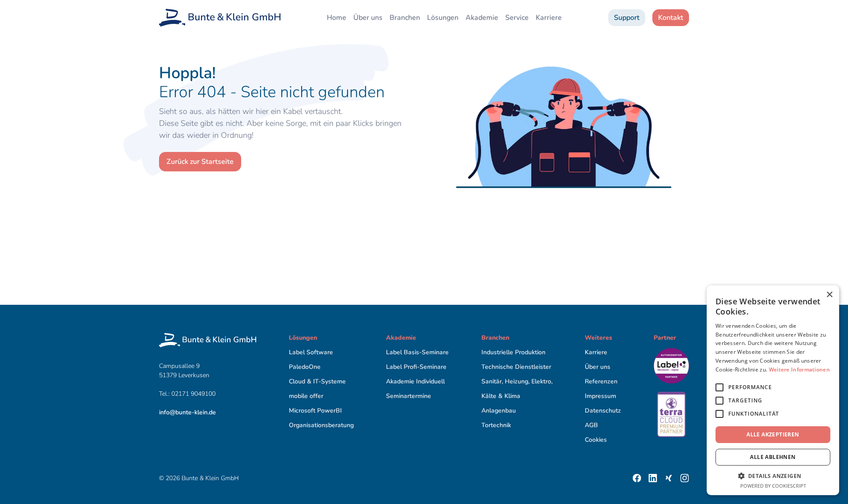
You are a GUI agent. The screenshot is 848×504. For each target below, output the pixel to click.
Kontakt (670, 18)
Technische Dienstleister (516, 367)
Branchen (405, 18)
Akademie (482, 18)
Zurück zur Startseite (200, 162)
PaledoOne (305, 367)
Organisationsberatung (321, 425)
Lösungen (442, 18)
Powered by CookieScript (773, 485)
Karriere (549, 18)
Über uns (367, 18)
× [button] (829, 295)
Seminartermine (408, 396)
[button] (773, 475)
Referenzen (601, 381)
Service (517, 18)
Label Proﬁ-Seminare (416, 367)
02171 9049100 (194, 394)
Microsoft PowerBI (315, 410)
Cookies (596, 440)
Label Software (311, 352)
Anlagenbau (498, 410)
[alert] (773, 390)
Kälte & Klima (500, 396)
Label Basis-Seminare (417, 352)
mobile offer (306, 396)
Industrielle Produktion (513, 352)
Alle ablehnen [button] (772, 457)
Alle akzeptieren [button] (772, 434)
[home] (219, 18)
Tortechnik (496, 425)
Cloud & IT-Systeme (317, 381)
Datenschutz (603, 410)
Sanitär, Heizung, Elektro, (517, 381)
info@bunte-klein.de (187, 412)
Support (627, 18)
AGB (591, 425)
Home (336, 18)
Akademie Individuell (415, 381)
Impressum (600, 396)
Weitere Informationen (799, 369)
